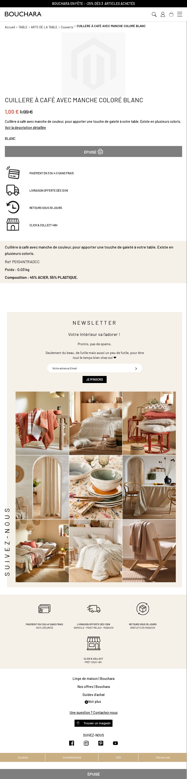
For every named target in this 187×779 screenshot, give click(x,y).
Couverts (67, 27)
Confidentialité (72, 757)
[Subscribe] (136, 368)
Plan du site (163, 757)
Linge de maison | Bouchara (93, 678)
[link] (162, 14)
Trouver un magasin (97, 723)
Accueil (10, 27)
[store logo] (23, 14)
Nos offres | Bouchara (93, 687)
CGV (118, 757)
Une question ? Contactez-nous (94, 712)
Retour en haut (178, 765)
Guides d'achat (94, 695)
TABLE (23, 27)
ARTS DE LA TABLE (44, 27)
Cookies (23, 757)
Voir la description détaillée (25, 127)
